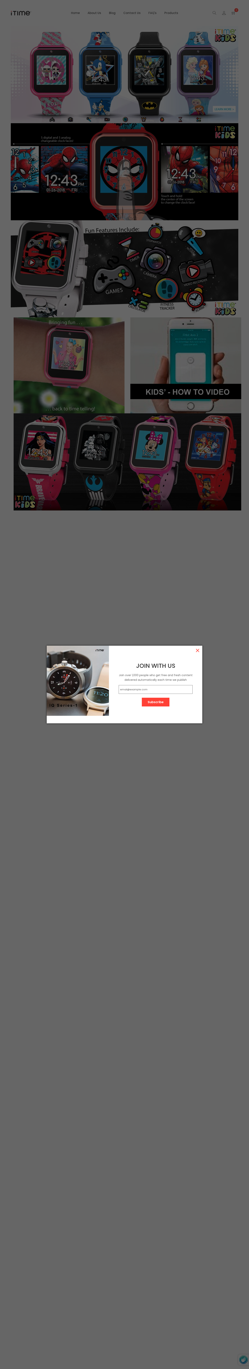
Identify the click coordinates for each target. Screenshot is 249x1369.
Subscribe (156, 702)
